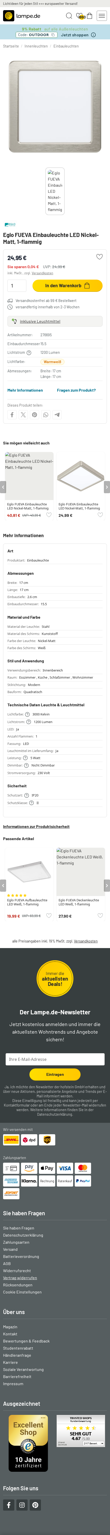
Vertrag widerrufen (20, 1277)
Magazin (10, 1326)
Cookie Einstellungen (22, 1291)
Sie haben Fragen (18, 1227)
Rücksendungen (17, 1284)
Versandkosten (42, 273)
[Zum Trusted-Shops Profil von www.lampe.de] (55, 1443)
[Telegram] (57, 414)
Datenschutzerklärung (54, 1114)
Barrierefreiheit (17, 1376)
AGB (7, 1263)
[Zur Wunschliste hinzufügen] (99, 257)
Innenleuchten (36, 46)
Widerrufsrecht (17, 1270)
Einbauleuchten (66, 46)
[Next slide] (65, 191)
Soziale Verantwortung (23, 1369)
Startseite (11, 46)
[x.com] (23, 414)
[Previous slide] (45, 191)
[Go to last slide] (3, 487)
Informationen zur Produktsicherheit (36, 826)
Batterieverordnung (21, 1256)
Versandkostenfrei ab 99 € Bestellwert (46, 300)
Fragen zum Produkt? (76, 390)
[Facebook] (12, 414)
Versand (10, 1249)
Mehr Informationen (25, 390)
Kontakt (10, 1333)
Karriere (10, 1362)
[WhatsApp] (45, 414)
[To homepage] (21, 15)
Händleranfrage (17, 1355)
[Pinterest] (34, 414)
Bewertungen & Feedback (26, 1340)
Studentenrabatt (18, 1348)
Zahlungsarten (16, 1242)
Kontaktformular (17, 1105)
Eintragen (55, 1074)
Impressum (13, 1383)
